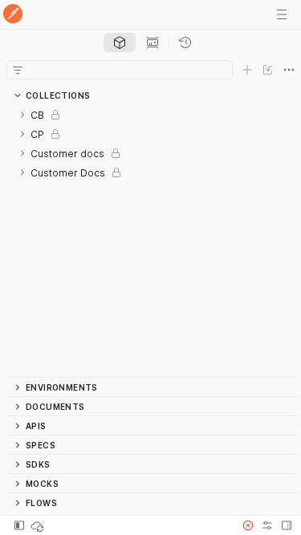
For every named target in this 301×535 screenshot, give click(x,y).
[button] (248, 525)
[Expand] (22, 114)
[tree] (152, 241)
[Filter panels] (17, 70)
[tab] (120, 42)
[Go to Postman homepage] (12, 15)
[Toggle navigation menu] (281, 14)
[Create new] (247, 69)
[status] (38, 525)
